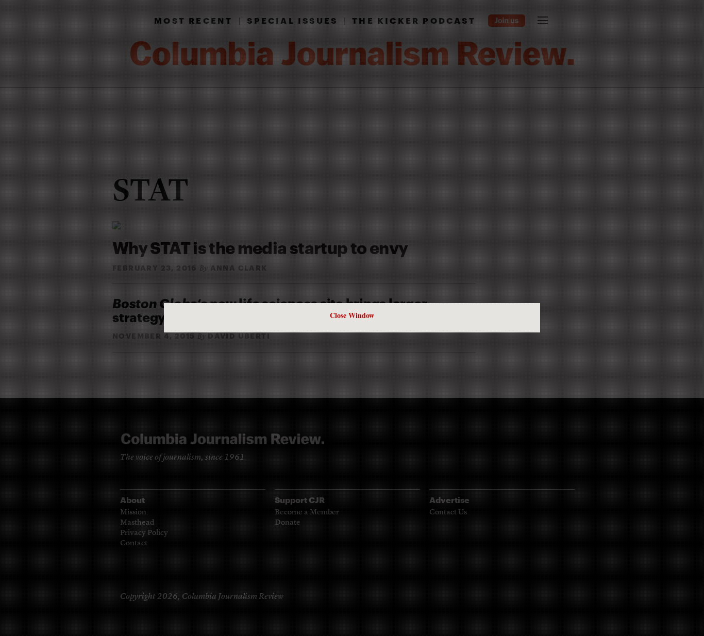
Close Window (352, 315)
